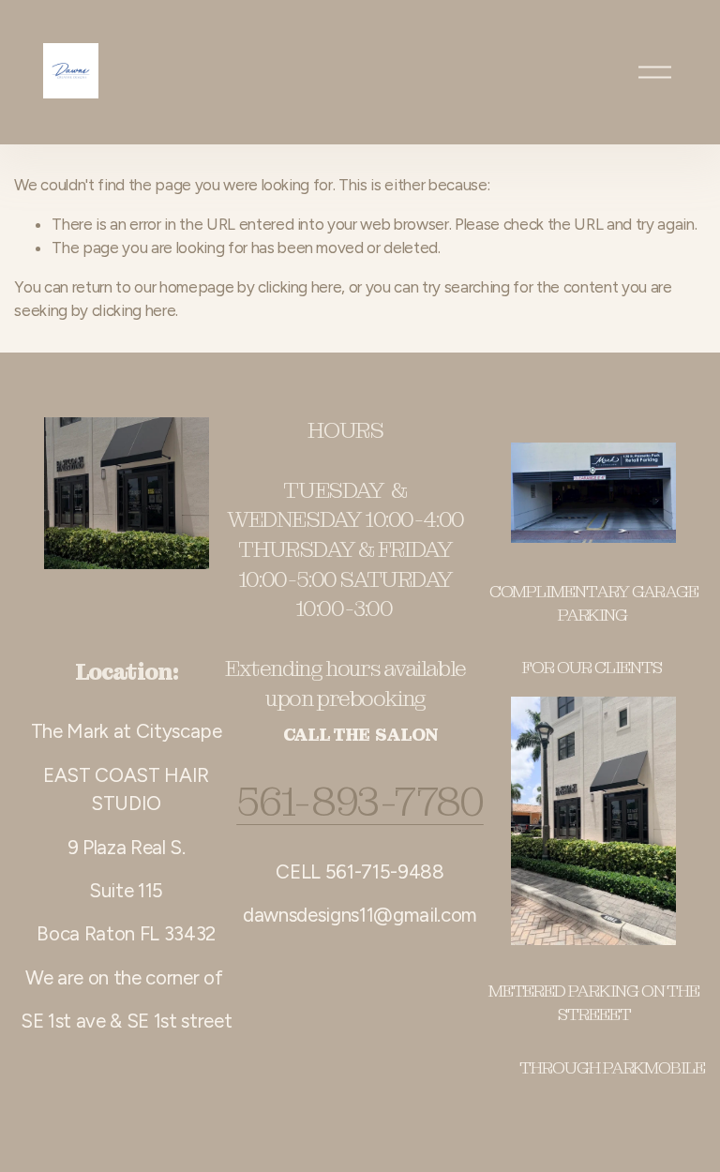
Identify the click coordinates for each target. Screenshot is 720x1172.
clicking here (300, 287)
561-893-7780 (360, 802)
